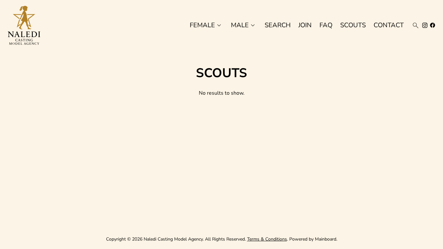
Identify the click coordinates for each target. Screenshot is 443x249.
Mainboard (325, 239)
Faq (325, 25)
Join (305, 25)
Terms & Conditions (267, 239)
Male (244, 25)
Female (206, 25)
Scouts (353, 25)
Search (278, 25)
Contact (389, 25)
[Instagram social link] (424, 25)
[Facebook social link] (432, 25)
